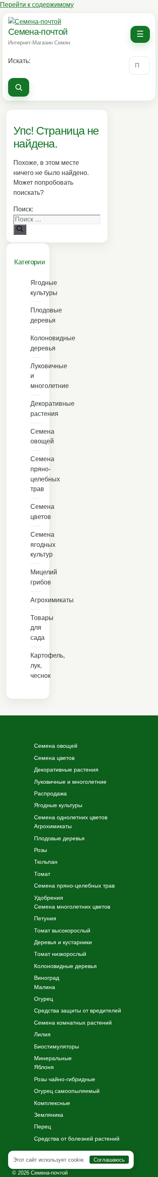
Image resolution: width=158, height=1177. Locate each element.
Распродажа (50, 793)
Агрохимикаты (35, 600)
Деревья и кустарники (63, 942)
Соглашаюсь (109, 1160)
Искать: (19, 60)
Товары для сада (35, 627)
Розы (40, 850)
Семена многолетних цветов (72, 906)
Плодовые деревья (35, 315)
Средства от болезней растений (77, 1138)
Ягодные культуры (35, 287)
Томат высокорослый (62, 930)
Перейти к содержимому (37, 4)
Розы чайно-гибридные (64, 1079)
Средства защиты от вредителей (77, 1010)
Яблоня (44, 1067)
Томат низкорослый (60, 954)
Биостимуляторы (56, 1046)
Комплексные (52, 1103)
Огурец (43, 999)
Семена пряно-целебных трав (35, 474)
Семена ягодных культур (35, 544)
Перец (42, 1126)
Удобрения (48, 897)
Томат (42, 874)
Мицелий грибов (35, 577)
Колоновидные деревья (35, 343)
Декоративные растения (35, 408)
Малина (44, 987)
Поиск (18, 87)
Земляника (48, 1115)
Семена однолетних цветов (70, 817)
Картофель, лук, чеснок (35, 665)
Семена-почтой (37, 32)
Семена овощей (35, 436)
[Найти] (19, 229)
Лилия (42, 1034)
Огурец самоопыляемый (67, 1091)
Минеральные (53, 1058)
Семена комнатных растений (73, 1022)
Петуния (45, 918)
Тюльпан (46, 861)
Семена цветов (35, 511)
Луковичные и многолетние (35, 376)
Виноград (46, 978)
